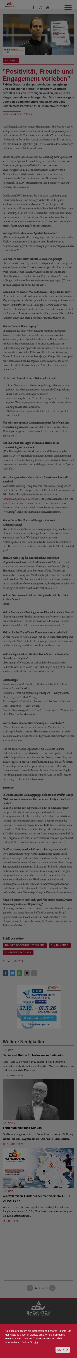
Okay (60, 1349)
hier (36, 1342)
